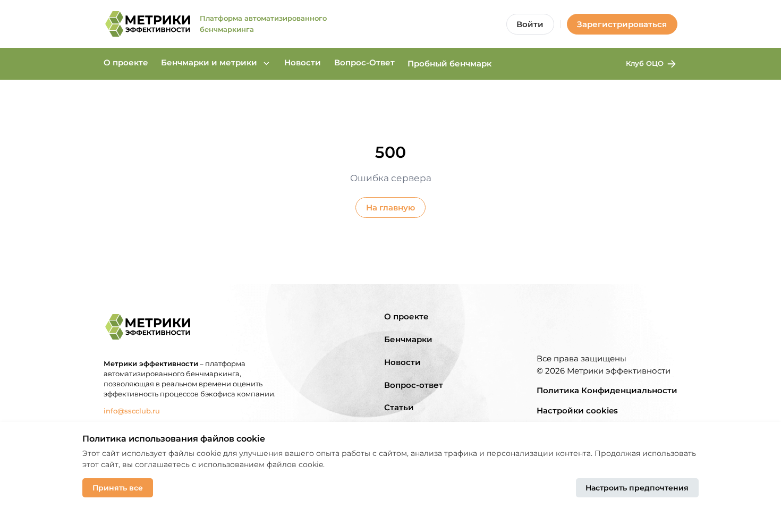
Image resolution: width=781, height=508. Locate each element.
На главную (390, 207)
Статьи (399, 407)
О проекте (126, 62)
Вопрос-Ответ (364, 62)
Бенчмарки (408, 339)
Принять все (117, 488)
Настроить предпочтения (637, 488)
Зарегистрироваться (622, 24)
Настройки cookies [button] (577, 410)
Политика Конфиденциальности (607, 390)
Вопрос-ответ (413, 385)
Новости (302, 62)
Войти (530, 24)
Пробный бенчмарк (449, 63)
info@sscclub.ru (132, 411)
